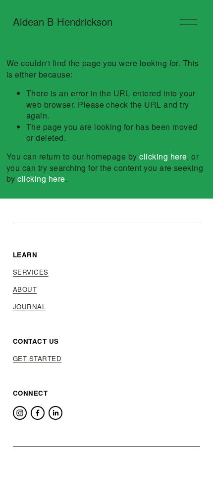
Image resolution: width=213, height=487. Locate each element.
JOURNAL (29, 306)
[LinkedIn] (55, 413)
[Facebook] (38, 413)
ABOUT (25, 289)
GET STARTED (37, 358)
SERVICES (31, 272)
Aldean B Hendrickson (62, 21)
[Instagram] (20, 413)
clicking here (163, 156)
